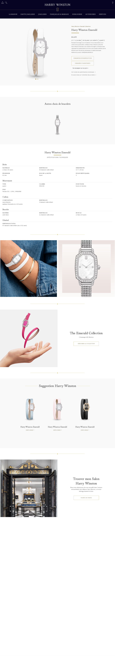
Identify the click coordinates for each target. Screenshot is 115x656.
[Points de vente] (113, 2)
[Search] (6, 2)
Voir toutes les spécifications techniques (82, 72)
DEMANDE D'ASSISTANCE (82, 63)
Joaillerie (42, 14)
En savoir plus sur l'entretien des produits (83, 75)
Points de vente (86, 498)
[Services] (2, 2)
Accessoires (91, 14)
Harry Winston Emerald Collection (81, 26)
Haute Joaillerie (28, 14)
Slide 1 (37, 79)
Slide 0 (35, 79)
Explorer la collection (86, 343)
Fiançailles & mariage (59, 14)
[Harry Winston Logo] (57, 10)
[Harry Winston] (57, 5)
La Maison (13, 14)
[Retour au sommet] (112, 653)
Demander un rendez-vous (82, 58)
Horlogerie (77, 14)
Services (102, 14)
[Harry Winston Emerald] (57, 126)
